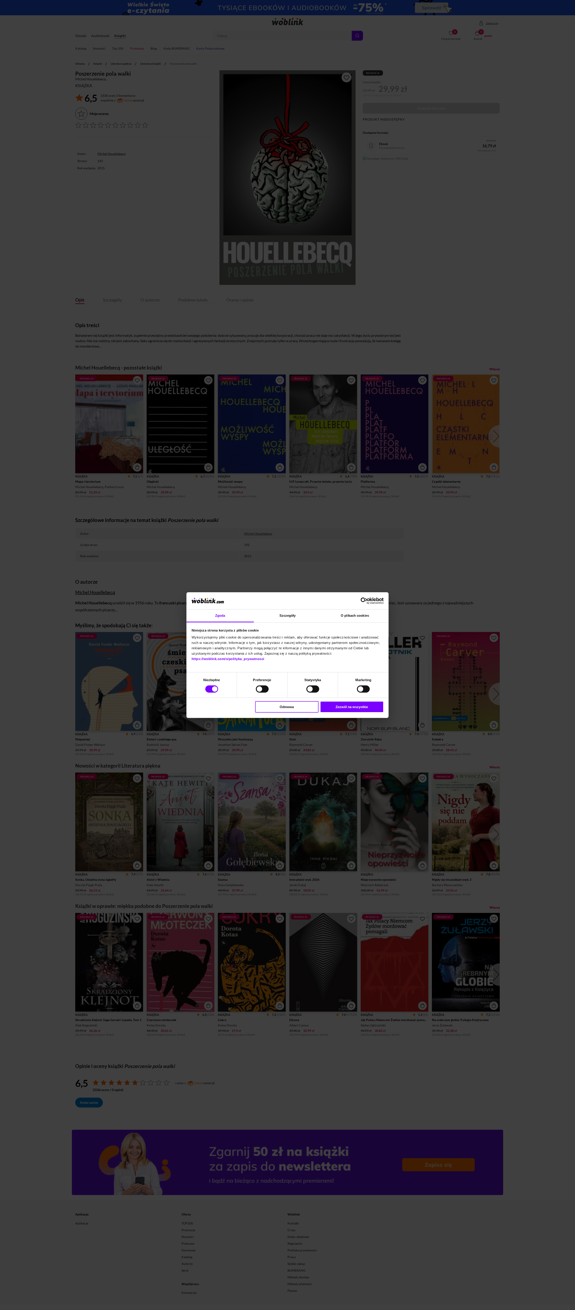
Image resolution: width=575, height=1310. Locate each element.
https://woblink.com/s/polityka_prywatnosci (228, 659)
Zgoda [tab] (220, 615)
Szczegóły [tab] (287, 615)
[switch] (262, 689)
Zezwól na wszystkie (352, 707)
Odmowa (287, 707)
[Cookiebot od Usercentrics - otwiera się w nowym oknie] (364, 600)
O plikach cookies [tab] (355, 615)
